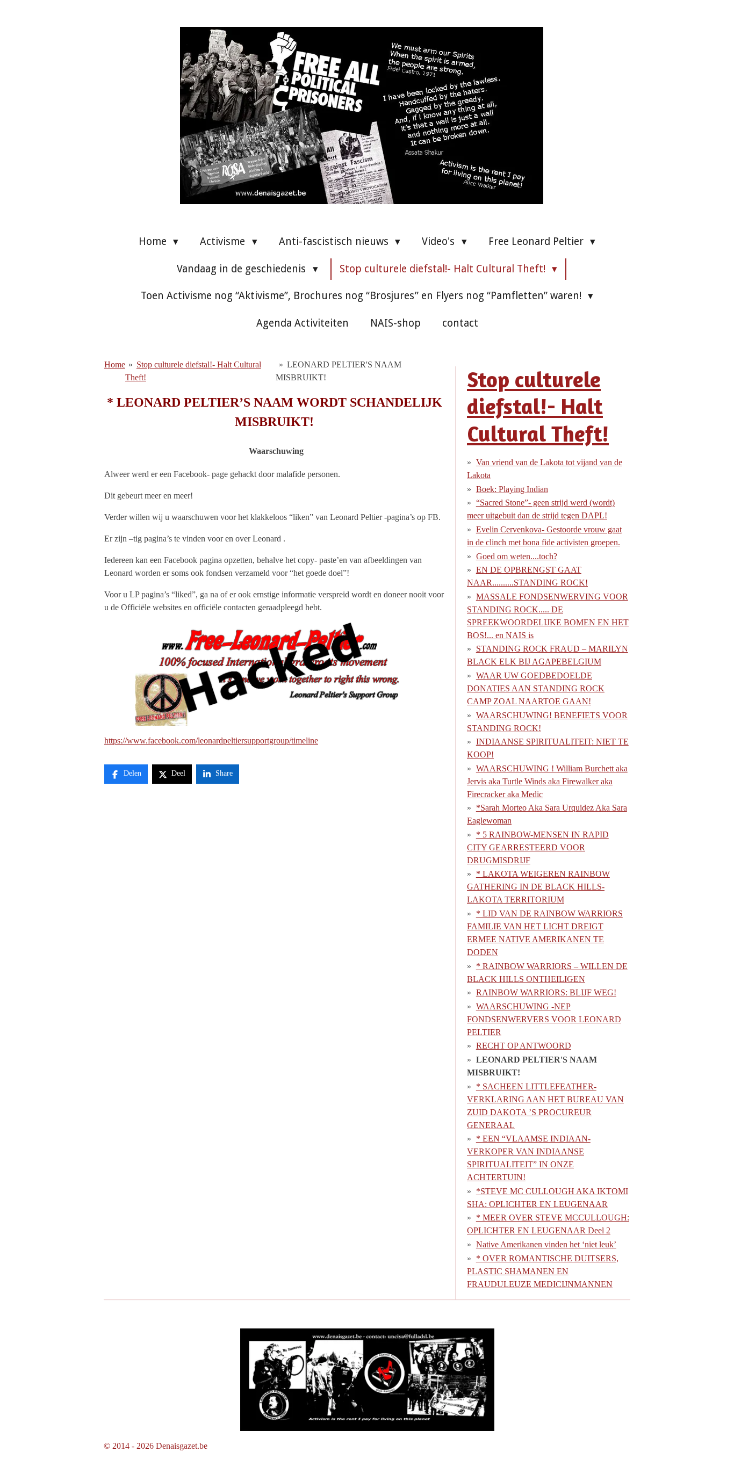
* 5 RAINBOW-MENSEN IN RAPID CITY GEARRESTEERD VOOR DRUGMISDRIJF (538, 847)
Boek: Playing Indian (512, 489)
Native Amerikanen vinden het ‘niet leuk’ (546, 1244)
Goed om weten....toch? (516, 556)
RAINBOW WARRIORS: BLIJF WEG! (546, 992)
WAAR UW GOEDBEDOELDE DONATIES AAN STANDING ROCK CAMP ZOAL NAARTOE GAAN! (536, 688)
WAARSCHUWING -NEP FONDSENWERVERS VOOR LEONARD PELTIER (544, 1019)
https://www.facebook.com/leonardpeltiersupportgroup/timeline (211, 740)
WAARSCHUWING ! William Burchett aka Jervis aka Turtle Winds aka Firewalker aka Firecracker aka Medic (547, 781)
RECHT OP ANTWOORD (523, 1045)
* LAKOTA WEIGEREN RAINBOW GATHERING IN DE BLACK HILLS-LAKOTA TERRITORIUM (538, 886)
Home (114, 364)
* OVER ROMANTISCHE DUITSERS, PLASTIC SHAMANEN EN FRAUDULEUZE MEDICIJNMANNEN (542, 1271)
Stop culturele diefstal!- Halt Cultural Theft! (538, 406)
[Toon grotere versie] (367, 1379)
